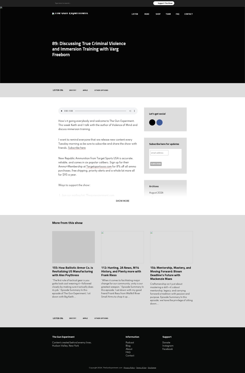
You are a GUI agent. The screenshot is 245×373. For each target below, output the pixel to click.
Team (168, 14)
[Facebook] (159, 122)
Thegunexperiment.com (100, 195)
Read (146, 14)
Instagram (168, 346)
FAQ (177, 14)
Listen (135, 14)
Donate (166, 343)
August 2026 (156, 193)
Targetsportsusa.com (99, 166)
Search (78, 3)
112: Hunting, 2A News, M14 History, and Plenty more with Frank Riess (121, 271)
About (129, 349)
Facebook (167, 349)
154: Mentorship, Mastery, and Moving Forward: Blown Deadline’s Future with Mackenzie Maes (170, 273)
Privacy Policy (129, 368)
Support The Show (165, 3)
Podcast (130, 343)
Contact (188, 14)
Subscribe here (77, 148)
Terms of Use (141, 368)
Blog (128, 346)
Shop (158, 14)
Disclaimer (152, 368)
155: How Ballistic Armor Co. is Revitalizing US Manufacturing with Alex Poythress (72, 271)
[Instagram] (152, 122)
